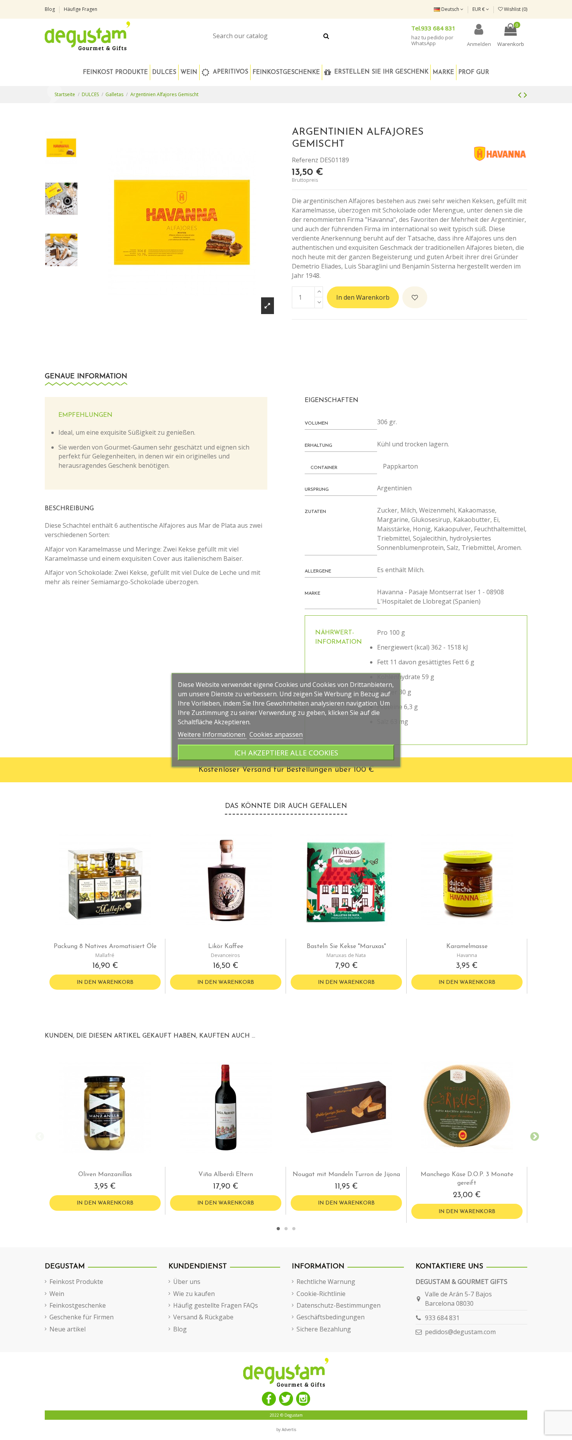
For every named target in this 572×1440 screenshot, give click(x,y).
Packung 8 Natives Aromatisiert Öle (105, 946)
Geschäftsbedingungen (331, 1317)
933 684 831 (442, 1318)
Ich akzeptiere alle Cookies (286, 752)
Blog (50, 9)
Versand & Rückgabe (203, 1317)
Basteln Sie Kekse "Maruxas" (346, 946)
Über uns (186, 1281)
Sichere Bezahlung (324, 1329)
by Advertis (286, 1429)
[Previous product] (521, 94)
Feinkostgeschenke (77, 1305)
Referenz (305, 160)
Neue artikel (67, 1329)
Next (533, 1136)
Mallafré (104, 955)
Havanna (467, 955)
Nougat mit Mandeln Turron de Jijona (346, 1174)
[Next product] (525, 94)
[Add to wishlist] (414, 297)
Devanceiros (225, 955)
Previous (39, 1136)
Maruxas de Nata (346, 955)
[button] (286, 72)
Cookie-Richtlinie (321, 1293)
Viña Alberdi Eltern (225, 1174)
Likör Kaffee (225, 946)
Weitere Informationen (212, 734)
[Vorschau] (111, 935)
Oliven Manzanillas (105, 1174)
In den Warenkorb (363, 297)
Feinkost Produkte (76, 1281)
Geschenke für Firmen (81, 1317)
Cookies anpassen (276, 734)
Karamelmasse (467, 946)
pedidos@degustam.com (460, 1332)
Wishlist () (515, 9)
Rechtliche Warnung (326, 1281)
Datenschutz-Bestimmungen (339, 1305)
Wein (56, 1293)
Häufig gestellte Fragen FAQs (215, 1305)
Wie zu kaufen (194, 1293)
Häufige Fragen (80, 9)
